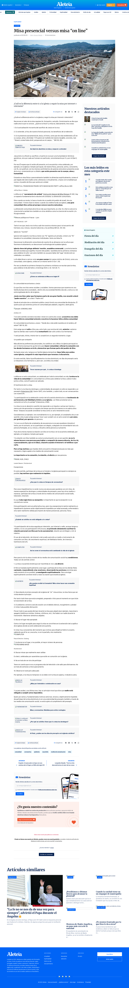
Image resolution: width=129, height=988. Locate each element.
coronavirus (27, 752)
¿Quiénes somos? (63, 982)
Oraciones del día (93, 255)
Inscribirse (20, 794)
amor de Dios (101, 907)
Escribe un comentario (46, 854)
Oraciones (9, 12)
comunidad (18, 752)
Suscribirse (110, 954)
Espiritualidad (63, 12)
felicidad (70, 877)
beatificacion (71, 909)
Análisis (36, 12)
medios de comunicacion (58, 752)
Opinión (44, 12)
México (117, 12)
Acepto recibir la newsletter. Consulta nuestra (37, 789)
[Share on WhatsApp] (78, 112)
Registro (110, 5)
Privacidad (88, 982)
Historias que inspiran (24, 12)
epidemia (37, 752)
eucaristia (45, 752)
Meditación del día (94, 242)
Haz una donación (52, 982)
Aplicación (64, 959)
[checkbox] (16, 789)
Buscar (27, 5)
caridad (100, 877)
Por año (80, 956)
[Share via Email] (75, 112)
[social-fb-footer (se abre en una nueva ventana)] (63, 977)
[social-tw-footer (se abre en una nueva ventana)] (66, 977)
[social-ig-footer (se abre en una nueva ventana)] (69, 977)
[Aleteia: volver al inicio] (64, 4)
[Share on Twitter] (72, 112)
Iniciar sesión (101, 5)
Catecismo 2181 (27, 391)
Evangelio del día (93, 248)
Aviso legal (72, 982)
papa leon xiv (12, 877)
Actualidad (97, 12)
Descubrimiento (75, 12)
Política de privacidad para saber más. (47, 789)
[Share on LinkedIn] (69, 112)
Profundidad (53, 12)
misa (69, 752)
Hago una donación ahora (25, 819)
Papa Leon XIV (107, 12)
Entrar (52, 847)
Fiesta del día (91, 236)
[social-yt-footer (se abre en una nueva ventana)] (59, 977)
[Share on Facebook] (66, 112)
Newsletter (64, 956)
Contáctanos (80, 982)
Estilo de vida (86, 12)
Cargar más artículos (99, 156)
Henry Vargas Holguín (36, 35)
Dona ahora (121, 5)
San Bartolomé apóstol (70, 8)
